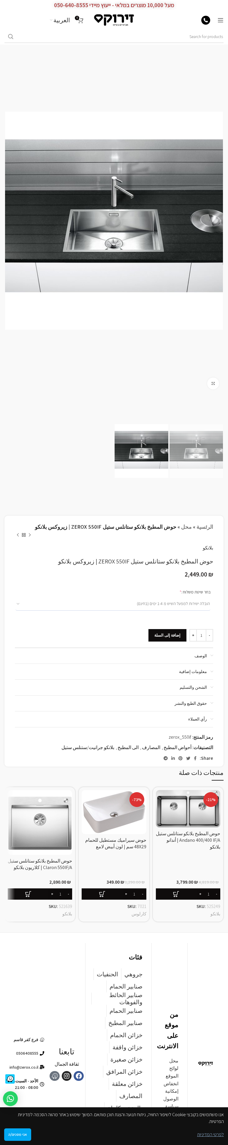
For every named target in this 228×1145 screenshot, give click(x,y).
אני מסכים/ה (17, 1134)
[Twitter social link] (188, 758)
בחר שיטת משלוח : (186, 592)
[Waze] (55, 1076)
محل (186, 526)
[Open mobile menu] (221, 20)
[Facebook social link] (195, 758)
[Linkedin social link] (173, 758)
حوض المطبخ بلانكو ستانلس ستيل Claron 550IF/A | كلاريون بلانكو (40, 864)
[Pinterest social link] (180, 758)
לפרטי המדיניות (210, 1134)
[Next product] (18, 535)
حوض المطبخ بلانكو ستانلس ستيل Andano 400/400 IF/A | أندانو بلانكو (188, 840)
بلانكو (208, 548)
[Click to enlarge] (213, 383)
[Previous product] (30, 535)
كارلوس (139, 914)
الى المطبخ (128, 747)
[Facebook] (79, 1076)
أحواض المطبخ (177, 747)
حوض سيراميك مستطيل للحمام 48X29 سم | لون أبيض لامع (115, 843)
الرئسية (205, 526)
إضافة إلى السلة (167, 635)
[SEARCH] (10, 37)
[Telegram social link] (166, 758)
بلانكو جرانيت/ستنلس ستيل (87, 747)
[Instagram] (67, 1076)
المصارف (151, 747)
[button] (188, 894)
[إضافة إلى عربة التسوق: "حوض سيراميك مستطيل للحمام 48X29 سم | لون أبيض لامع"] (114, 894)
